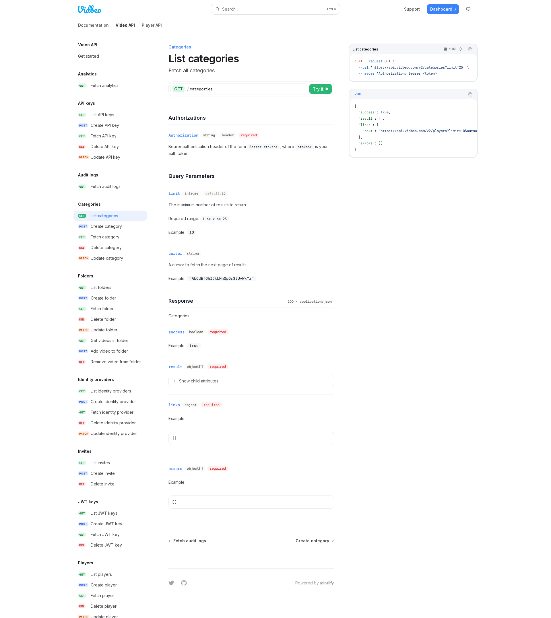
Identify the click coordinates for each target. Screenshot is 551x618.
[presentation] (114, 325)
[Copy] (302, 89)
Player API (152, 25)
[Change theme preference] (468, 9)
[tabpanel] (413, 128)
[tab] (358, 94)
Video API (125, 25)
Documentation (93, 25)
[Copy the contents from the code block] (470, 49)
